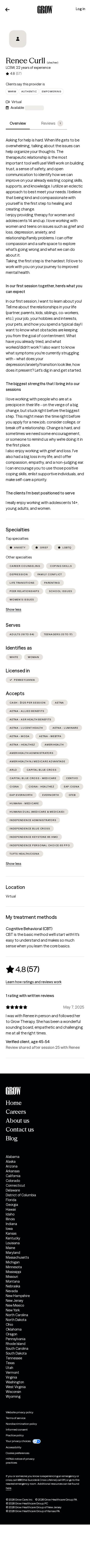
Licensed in (18, 671)
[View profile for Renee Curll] (18, 39)
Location (15, 887)
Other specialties (19, 557)
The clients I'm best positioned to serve (40, 493)
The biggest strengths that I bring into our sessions (43, 386)
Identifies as (19, 648)
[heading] (22, 969)
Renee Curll (25, 61)
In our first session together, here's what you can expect (44, 288)
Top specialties (17, 538)
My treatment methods (31, 917)
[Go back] (7, 9)
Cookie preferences (17, 1453)
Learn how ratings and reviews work (33, 982)
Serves (13, 625)
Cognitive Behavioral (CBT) (29, 928)
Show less (13, 609)
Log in (80, 9)
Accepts (15, 693)
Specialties (18, 530)
